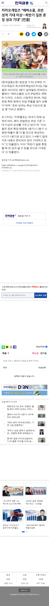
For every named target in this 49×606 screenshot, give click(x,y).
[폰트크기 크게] (8, 34)
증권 (8, 575)
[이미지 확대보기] (44, 44)
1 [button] (23, 531)
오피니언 (24, 583)
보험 (25, 579)
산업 (25, 575)
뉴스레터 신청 (40, 295)
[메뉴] (3, 2)
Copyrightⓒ (13, 594)
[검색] (46, 2)
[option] (24, 506)
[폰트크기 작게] (3, 34)
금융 (8, 579)
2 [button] (26, 531)
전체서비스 (24, 590)
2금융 (41, 579)
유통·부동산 (41, 575)
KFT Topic (41, 583)
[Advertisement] (24, 192)
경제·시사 (8, 583)
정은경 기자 (24, 216)
